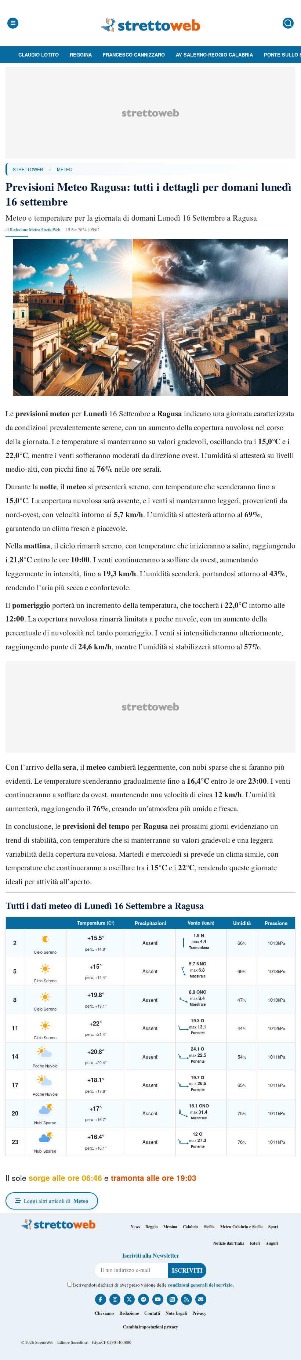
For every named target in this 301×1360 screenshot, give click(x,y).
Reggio (151, 1227)
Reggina (81, 54)
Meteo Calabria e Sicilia (241, 1227)
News (135, 1227)
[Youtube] (157, 1299)
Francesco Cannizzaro (134, 54)
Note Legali (176, 1313)
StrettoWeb (28, 169)
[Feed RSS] (186, 1299)
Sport (273, 1227)
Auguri (272, 1243)
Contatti (152, 1313)
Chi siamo (104, 1313)
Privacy (199, 1313)
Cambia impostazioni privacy (150, 1327)
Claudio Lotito (38, 54)
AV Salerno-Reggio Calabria (214, 54)
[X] (129, 1299)
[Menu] (12, 23)
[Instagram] (114, 1299)
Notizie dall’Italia (228, 1243)
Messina (170, 1227)
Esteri (255, 1243)
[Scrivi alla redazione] (200, 1299)
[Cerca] (288, 23)
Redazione (129, 1313)
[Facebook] (100, 1299)
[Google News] (172, 1299)
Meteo (64, 169)
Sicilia (209, 1227)
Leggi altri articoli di (56, 1201)
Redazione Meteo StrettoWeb (35, 229)
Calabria (191, 1227)
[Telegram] (143, 1299)
